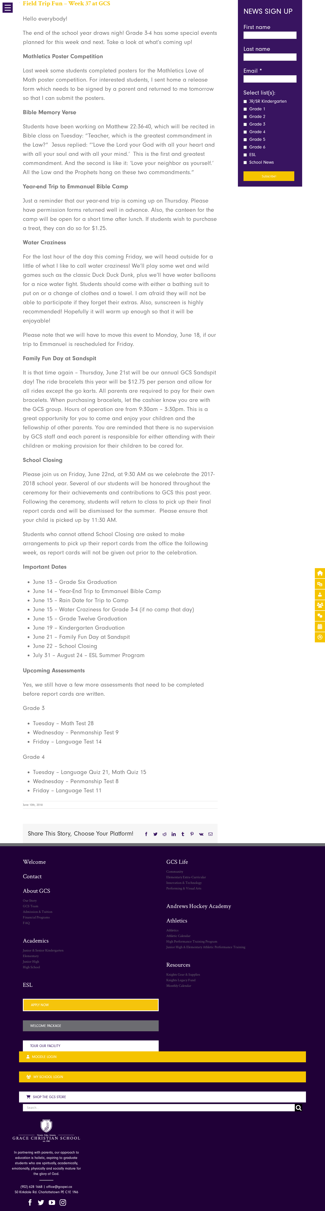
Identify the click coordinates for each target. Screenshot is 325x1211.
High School (31, 967)
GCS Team (30, 906)
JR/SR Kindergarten (267, 101)
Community (174, 871)
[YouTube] (52, 1202)
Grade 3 (256, 124)
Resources (178, 964)
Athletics (176, 920)
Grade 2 (256, 116)
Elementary (31, 955)
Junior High (31, 961)
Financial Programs (36, 917)
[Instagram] (63, 1202)
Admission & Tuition (37, 911)
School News (261, 162)
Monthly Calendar (178, 985)
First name (256, 27)
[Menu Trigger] (8, 8)
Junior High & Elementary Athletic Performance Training (205, 947)
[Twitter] (41, 1202)
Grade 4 (256, 131)
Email (252, 70)
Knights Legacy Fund (181, 980)
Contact (32, 876)
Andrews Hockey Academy (198, 906)
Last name (256, 48)
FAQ (26, 922)
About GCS (36, 891)
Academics (35, 940)
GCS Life (177, 862)
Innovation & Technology (184, 882)
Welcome (34, 862)
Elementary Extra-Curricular (186, 877)
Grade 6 (256, 147)
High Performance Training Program (191, 941)
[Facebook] (30, 1202)
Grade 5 (256, 139)
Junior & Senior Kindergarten (43, 950)
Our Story (30, 900)
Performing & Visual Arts (183, 888)
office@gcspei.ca (59, 1187)
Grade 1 (256, 109)
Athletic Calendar (178, 935)
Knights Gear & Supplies (183, 974)
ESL (252, 154)
